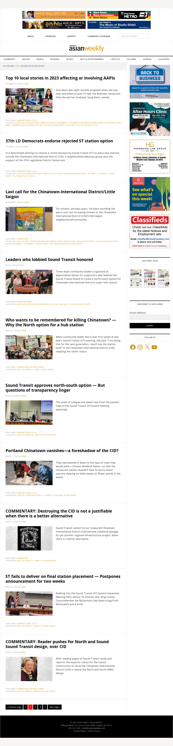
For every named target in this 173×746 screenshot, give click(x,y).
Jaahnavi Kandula (98, 123)
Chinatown (30, 495)
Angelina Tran (32, 123)
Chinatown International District (72, 173)
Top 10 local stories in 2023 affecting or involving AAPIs (60, 78)
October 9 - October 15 (98, 173)
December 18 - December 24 (69, 123)
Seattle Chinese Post (30, 125)
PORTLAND (59, 495)
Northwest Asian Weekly (86, 49)
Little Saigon (101, 241)
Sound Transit (58, 125)
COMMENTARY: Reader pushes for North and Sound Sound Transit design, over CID (57, 644)
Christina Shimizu (42, 304)
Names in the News (24, 302)
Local (34, 120)
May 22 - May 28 (70, 304)
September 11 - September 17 (23, 244)
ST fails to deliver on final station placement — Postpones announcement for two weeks (63, 579)
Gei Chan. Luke (57, 304)
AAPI (23, 123)
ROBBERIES (16, 125)
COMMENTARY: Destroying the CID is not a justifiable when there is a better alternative (59, 513)
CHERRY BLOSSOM (46, 123)
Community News (23, 120)
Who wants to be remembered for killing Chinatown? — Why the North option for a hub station (61, 322)
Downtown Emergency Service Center (46, 241)
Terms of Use (94, 731)
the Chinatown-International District (66, 244)
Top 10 (79, 125)
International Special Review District (79, 241)
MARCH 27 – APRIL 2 (33, 369)
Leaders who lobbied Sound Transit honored (49, 259)
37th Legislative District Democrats (37, 173)
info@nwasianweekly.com (93, 728)
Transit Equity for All (25, 176)
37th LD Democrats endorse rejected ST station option (59, 141)
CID (55, 123)
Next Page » (54, 707)
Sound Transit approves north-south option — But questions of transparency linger (55, 387)
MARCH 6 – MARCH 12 (33, 626)
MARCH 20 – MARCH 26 (34, 435)
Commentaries (22, 239)
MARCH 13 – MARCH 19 (45, 495)
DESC (27, 241)
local (94, 125)
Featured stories (36, 367)
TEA (14, 176)
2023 (19, 123)
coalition (87, 125)
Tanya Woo (71, 125)
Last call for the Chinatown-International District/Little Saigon (60, 194)
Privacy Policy (79, 731)
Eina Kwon (85, 123)
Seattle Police (45, 125)
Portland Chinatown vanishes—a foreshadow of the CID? (62, 450)
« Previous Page (14, 707)
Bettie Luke (26, 304)
